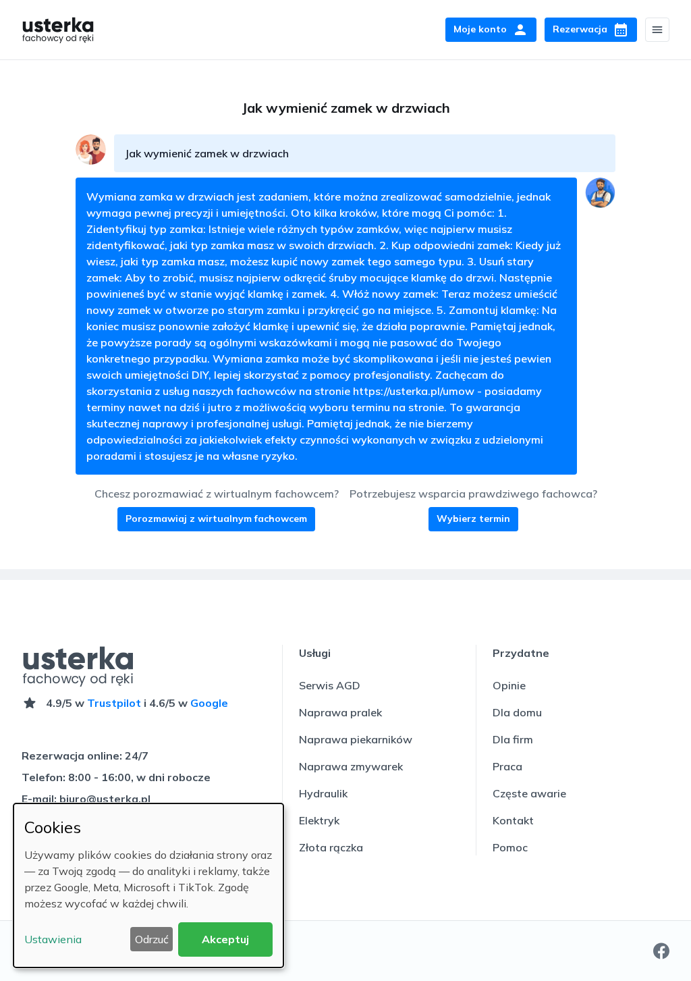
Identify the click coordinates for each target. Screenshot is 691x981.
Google (209, 703)
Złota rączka (331, 847)
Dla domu (517, 712)
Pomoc (510, 847)
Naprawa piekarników (355, 739)
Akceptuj (225, 939)
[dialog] (148, 885)
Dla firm (513, 739)
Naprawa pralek (340, 712)
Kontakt (513, 820)
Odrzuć (152, 939)
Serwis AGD (329, 685)
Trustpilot (114, 703)
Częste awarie (529, 793)
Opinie (509, 685)
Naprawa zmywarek (351, 766)
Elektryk (319, 820)
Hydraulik (323, 793)
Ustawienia (53, 939)
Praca (507, 766)
